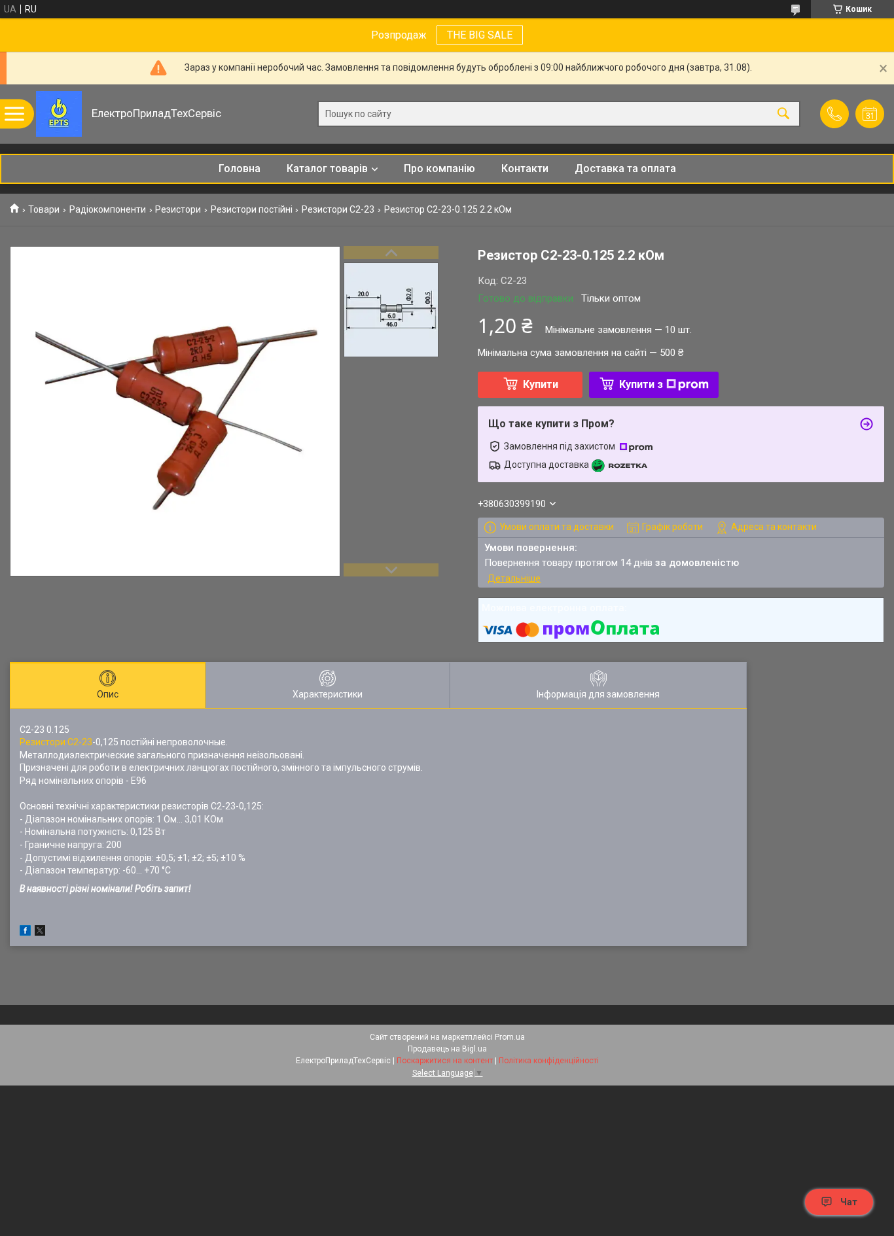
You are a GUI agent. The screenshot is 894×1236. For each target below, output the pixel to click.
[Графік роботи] (869, 113)
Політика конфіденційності (549, 1060)
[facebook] (25, 932)
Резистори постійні (252, 209)
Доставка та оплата (625, 168)
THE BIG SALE (479, 35)
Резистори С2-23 (338, 209)
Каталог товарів (327, 168)
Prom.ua (510, 1037)
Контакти (524, 168)
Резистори (178, 209)
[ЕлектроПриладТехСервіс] (59, 114)
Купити (540, 384)
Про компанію (439, 168)
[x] (40, 932)
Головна (239, 168)
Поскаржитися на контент (445, 1060)
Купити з (641, 384)
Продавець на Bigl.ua (447, 1048)
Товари (44, 209)
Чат (848, 1202)
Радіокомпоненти (107, 209)
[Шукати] (783, 114)
